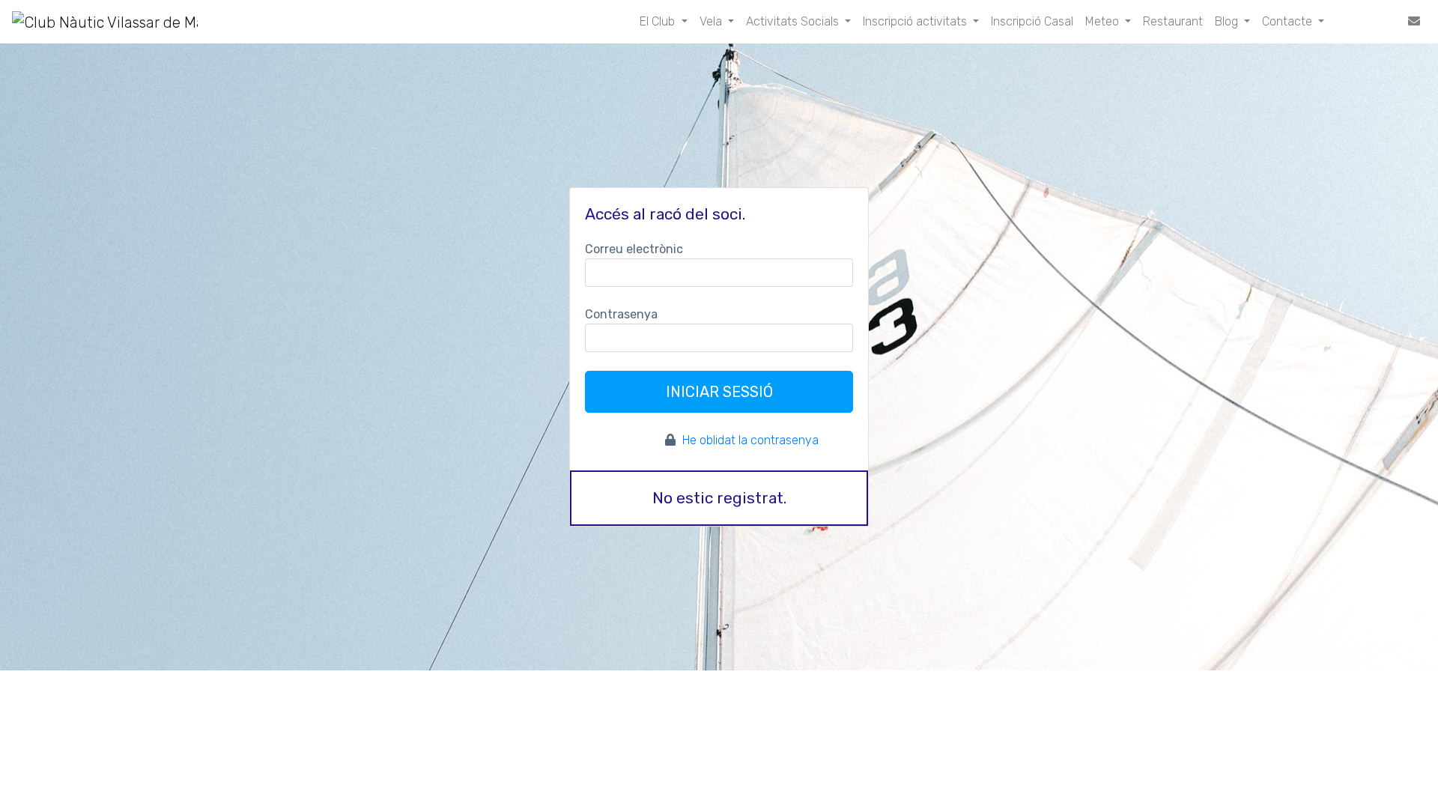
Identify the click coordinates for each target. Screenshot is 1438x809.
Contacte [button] (1288, 21)
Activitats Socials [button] (794, 21)
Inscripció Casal (1032, 21)
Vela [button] (712, 21)
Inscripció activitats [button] (916, 21)
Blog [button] (1228, 21)
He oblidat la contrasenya (750, 440)
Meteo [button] (1103, 21)
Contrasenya (621, 314)
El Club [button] (659, 21)
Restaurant (1173, 21)
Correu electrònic (634, 249)
